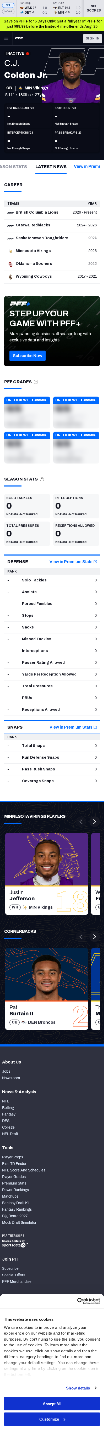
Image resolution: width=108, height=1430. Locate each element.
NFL (8, 5)
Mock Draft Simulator (19, 1223)
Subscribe (10, 1269)
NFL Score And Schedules (23, 1170)
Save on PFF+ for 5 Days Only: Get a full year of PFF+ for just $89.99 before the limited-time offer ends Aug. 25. (53, 23)
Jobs (6, 1071)
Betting (8, 1108)
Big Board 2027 (15, 1216)
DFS (5, 1121)
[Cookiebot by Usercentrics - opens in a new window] (77, 1301)
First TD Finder (14, 1164)
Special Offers (13, 1275)
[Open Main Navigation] (6, 38)
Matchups (10, 1196)
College (8, 1127)
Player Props (12, 1157)
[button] (27, 356)
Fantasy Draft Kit (15, 1203)
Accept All (52, 1404)
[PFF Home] (19, 38)
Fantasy (8, 1114)
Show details (78, 1388)
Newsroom (11, 1078)
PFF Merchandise (16, 1282)
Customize (49, 1419)
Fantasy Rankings (17, 1209)
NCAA (8, 11)
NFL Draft (10, 1134)
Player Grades (14, 1177)
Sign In (93, 38)
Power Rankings (15, 1190)
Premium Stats (14, 1183)
